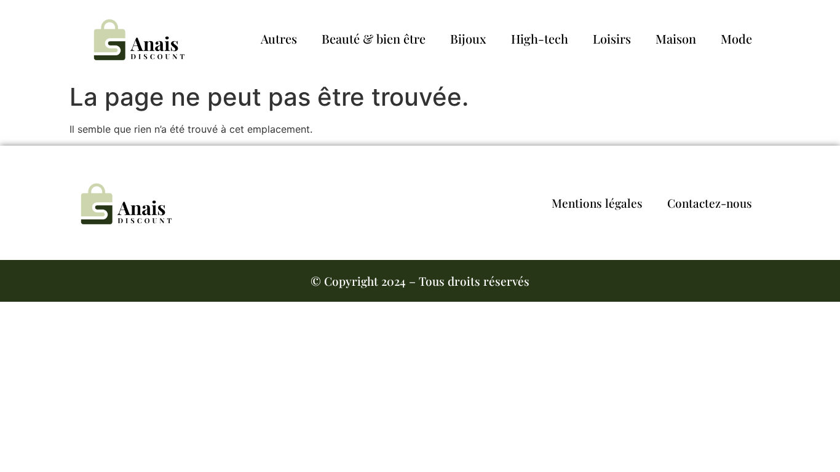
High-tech (539, 38)
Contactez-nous (709, 203)
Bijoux (468, 38)
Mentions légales (597, 203)
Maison (676, 38)
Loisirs (612, 38)
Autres (279, 38)
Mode (736, 38)
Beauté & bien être (374, 38)
